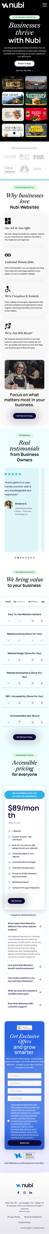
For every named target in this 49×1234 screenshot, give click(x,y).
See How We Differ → (24, 70)
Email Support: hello (29, 1228)
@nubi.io (40, 1228)
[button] (44, 5)
